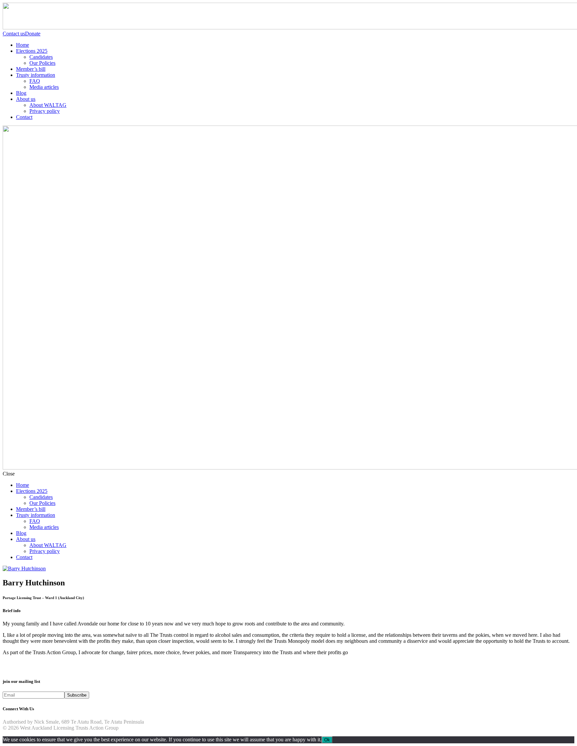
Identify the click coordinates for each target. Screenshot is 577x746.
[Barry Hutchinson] (24, 568)
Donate (32, 33)
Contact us (14, 33)
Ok (327, 739)
